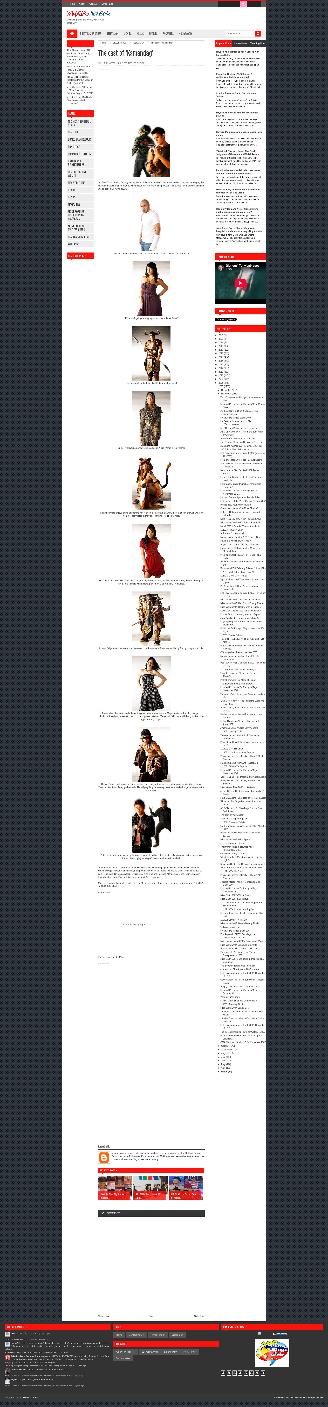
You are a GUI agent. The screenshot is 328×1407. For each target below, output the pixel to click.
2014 (221, 360)
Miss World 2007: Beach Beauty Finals (239, 923)
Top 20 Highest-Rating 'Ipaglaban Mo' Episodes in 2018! (80, 80)
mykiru (14, 1379)
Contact (93, 4)
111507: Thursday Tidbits (232, 822)
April (223, 1068)
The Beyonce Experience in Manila (237, 965)
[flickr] (236, 4)
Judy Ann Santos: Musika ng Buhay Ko (239, 618)
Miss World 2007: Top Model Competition (240, 599)
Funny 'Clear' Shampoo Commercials (238, 1000)
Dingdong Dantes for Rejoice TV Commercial (242, 864)
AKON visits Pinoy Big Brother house (238, 428)
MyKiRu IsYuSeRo (30, 1397)
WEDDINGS (73, 244)
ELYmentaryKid (149, 1351)
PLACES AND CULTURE (79, 237)
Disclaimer (177, 1334)
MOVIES (128, 34)
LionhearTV (170, 1351)
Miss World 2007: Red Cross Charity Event (241, 603)
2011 (221, 372)
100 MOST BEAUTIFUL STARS (79, 123)
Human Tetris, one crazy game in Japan (240, 614)
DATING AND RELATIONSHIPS (76, 163)
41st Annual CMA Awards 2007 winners (239, 969)
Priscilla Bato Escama (22, 1356)
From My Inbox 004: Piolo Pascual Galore (241, 460)
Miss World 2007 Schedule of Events (238, 945)
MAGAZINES (74, 204)
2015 (221, 357)
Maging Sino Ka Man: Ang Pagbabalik (239, 763)
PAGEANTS (168, 34)
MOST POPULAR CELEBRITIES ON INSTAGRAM (76, 215)
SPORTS (153, 34)
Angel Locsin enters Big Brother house (239, 544)
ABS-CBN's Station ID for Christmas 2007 (241, 867)
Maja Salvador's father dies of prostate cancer (243, 798)
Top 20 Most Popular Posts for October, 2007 (242, 1032)
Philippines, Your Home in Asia (235, 504)
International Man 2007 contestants (237, 787)
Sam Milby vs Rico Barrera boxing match (240, 948)
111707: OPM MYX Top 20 (233, 766)
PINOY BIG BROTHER (90, 34)
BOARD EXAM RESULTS (79, 139)
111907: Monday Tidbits (232, 731)
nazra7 (14, 1343)
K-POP (71, 197)
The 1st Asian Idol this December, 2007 (239, 669)
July (223, 1057)
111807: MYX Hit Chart (231, 748)
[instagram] (243, 4)
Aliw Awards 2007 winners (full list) (237, 438)
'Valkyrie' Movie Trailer (231, 927)
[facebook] (221, 4)
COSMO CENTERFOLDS (79, 154)
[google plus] (257, 4)
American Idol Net (125, 1351)
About (82, 4)
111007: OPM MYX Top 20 (233, 920)
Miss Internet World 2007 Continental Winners (243, 941)
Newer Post (104, 1316)
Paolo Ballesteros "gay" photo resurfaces (21, 1339)
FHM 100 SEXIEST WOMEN (77, 174)
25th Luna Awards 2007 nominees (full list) (241, 446)
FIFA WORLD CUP (76, 183)
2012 (221, 368)
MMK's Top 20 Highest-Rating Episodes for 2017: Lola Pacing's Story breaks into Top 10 (40, 1366)
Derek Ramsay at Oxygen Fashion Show (240, 519)
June (224, 1060)
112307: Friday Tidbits (231, 635)
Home (72, 4)
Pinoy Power (189, 1351)
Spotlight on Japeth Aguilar (233, 818)
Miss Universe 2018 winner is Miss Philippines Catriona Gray (80, 90)
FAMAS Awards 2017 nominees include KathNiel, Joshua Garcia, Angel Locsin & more (39, 1375)
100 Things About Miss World (234, 449)
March (224, 1071)
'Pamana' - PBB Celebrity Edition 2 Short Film (243, 568)
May (223, 1064)
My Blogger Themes (313, 1397)
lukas (13, 1333)
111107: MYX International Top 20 (237, 909)
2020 (221, 338)
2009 (221, 379)
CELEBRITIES (126, 63)
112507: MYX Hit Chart (231, 530)
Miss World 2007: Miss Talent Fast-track (240, 522)
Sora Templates (292, 1397)
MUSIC (140, 34)
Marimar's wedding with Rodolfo (235, 540)
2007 (221, 386)
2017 (221, 350)
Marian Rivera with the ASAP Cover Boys (240, 537)
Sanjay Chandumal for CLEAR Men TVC (240, 986)
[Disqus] (151, 1265)
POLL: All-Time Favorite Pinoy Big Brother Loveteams (78, 69)
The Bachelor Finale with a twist (236, 683)
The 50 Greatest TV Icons (233, 843)
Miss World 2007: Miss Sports (235, 839)
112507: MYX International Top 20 (237, 572)
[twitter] (229, 4)
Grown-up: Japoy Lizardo (232, 853)
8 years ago (43, 1339)
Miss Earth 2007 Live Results (235, 899)
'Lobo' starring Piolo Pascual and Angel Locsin (243, 777)
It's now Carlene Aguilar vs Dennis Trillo (239, 497)
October (225, 1046)
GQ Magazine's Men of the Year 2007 (238, 652)
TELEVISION (112, 34)
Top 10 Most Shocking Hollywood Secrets (241, 442)
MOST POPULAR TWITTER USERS (76, 228)
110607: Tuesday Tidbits (232, 1004)
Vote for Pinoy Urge (230, 997)
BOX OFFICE (74, 147)
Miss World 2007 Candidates (234, 1008)
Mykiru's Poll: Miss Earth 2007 (235, 930)
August (225, 1053)
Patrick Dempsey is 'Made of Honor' (238, 680)
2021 (221, 335)
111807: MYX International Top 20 (237, 752)
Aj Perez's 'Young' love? (232, 533)
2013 (221, 364)
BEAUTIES (73, 132)
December (226, 390)
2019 (221, 342)
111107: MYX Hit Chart (231, 871)
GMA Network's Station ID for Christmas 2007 (243, 1042)
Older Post (199, 1316)
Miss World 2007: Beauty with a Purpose (240, 607)
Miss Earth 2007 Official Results (236, 895)
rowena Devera (18, 1369)
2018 (221, 346)
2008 (221, 382)
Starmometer (123, 1358)
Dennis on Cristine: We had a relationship (240, 610)
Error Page (107, 4)
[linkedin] (250, 4)
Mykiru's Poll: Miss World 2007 (235, 417)
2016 (221, 353)
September (227, 1049)
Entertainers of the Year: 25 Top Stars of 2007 (243, 501)
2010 (221, 375)
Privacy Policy (158, 1334)
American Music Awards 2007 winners (239, 728)
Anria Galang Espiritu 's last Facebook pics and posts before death (31, 1352)
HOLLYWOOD (185, 34)
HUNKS (71, 190)
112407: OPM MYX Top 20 (233, 575)
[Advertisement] (151, 95)
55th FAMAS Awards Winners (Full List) (239, 526)
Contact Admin (136, 1334)
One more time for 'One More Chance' (239, 508)
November (226, 393)
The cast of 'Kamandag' (232, 815)
